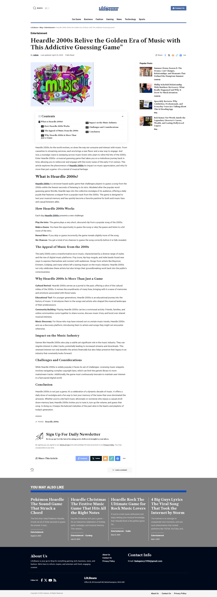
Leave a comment (121, 470)
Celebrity (157, 80)
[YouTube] (50, 580)
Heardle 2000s (76, 165)
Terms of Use (65, 445)
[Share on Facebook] (165, 55)
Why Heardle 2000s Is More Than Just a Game (58, 136)
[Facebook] (41, 580)
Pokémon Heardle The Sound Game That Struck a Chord (47, 506)
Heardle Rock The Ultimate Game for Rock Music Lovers (128, 503)
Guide (128, 531)
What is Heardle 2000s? (52, 122)
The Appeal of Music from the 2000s (61, 131)
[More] (184, 55)
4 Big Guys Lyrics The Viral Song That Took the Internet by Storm (167, 506)
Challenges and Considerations (103, 127)
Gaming (88, 535)
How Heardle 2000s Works (57, 126)
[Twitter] (45, 580)
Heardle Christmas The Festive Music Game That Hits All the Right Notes (88, 506)
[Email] (173, 55)
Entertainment (39, 33)
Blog (155, 112)
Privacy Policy (108, 445)
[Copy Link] (177, 55)
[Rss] (55, 580)
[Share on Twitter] (169, 55)
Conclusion (94, 132)
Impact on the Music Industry (103, 123)
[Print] (180, 55)
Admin (36, 55)
